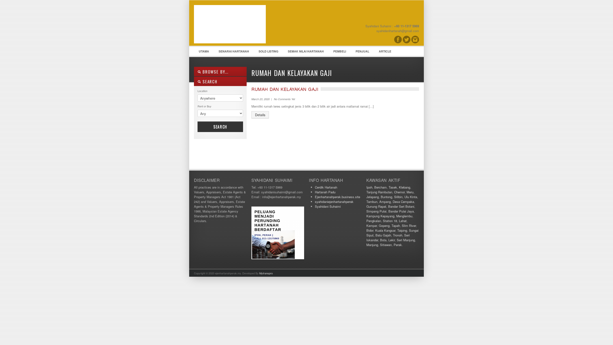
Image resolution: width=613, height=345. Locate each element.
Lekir (391, 240)
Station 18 (390, 220)
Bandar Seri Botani (401, 206)
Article (385, 51)
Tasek (393, 187)
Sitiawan (386, 244)
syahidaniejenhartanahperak (334, 201)
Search (220, 127)
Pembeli (339, 51)
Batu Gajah (383, 235)
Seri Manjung (406, 240)
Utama (204, 51)
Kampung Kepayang (380, 216)
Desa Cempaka (403, 201)
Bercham (380, 187)
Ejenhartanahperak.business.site (337, 197)
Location (202, 91)
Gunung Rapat (376, 206)
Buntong (386, 197)
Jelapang (372, 197)
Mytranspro (266, 273)
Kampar (371, 225)
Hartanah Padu (325, 192)
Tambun (371, 201)
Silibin (398, 197)
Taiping (402, 230)
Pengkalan (373, 220)
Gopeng (384, 225)
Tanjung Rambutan (379, 192)
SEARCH (209, 82)
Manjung (372, 244)
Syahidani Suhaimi (328, 206)
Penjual (362, 51)
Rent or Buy (204, 106)
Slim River (409, 225)
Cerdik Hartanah (326, 187)
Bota (383, 240)
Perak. (398, 244)
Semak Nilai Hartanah (306, 51)
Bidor (369, 230)
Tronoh (397, 235)
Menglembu (404, 216)
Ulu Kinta (410, 197)
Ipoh (369, 187)
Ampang (385, 201)
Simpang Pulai (376, 211)
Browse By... (214, 72)
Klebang (404, 187)
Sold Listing (268, 51)
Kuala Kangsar (385, 230)
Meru (410, 192)
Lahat (403, 220)
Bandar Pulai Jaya (401, 211)
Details (260, 114)
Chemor (399, 192)
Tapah (396, 225)
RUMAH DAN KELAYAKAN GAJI (284, 89)
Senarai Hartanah (234, 51)
